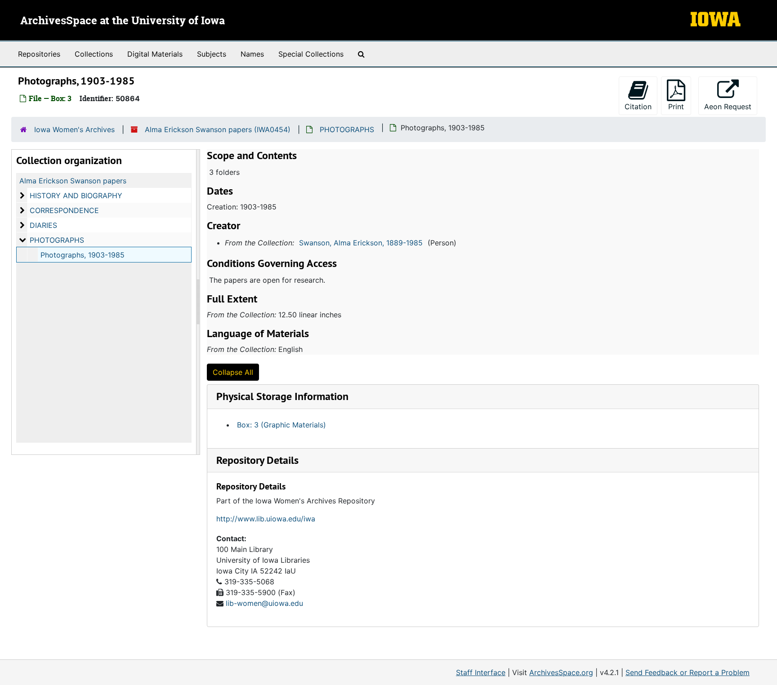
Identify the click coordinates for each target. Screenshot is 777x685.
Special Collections (311, 53)
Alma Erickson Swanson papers (72, 180)
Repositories (39, 53)
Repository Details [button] (257, 460)
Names (252, 53)
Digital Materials (155, 53)
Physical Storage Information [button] (282, 396)
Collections (94, 53)
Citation (638, 106)
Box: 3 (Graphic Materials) (281, 424)
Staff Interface (480, 672)
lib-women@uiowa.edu (264, 603)
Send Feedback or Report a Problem (687, 672)
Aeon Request (730, 106)
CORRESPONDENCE (64, 210)
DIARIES (43, 225)
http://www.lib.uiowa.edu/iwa (265, 518)
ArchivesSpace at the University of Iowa (122, 21)
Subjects (211, 53)
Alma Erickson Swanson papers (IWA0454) (217, 129)
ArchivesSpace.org (561, 672)
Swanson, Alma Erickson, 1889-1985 (361, 242)
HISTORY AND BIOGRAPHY (76, 195)
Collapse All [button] (233, 372)
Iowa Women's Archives (74, 129)
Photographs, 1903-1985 (82, 254)
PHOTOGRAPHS (347, 129)
